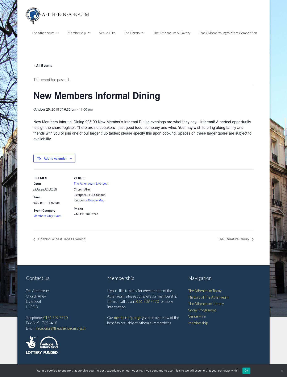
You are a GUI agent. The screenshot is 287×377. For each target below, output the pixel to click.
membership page (127, 317)
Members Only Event (47, 216)
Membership (76, 33)
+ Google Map (95, 200)
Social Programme (202, 310)
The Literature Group (234, 239)
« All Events (42, 65)
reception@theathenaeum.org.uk (61, 328)
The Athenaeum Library (206, 303)
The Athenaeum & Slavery (171, 33)
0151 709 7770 (55, 317)
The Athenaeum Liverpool (91, 183)
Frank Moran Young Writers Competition (228, 33)
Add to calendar (55, 158)
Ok (246, 370)
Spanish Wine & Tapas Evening (61, 239)
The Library (132, 33)
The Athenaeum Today (204, 290)
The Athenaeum (43, 33)
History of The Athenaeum (208, 297)
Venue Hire (107, 33)
